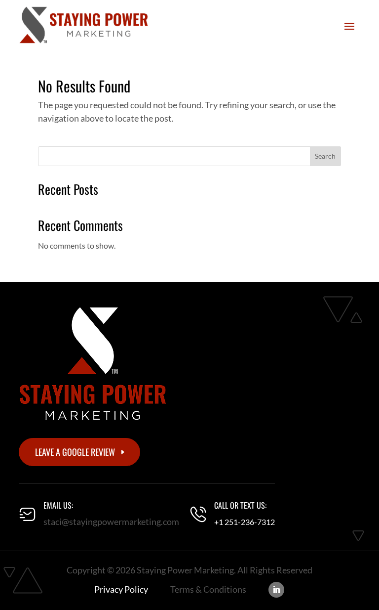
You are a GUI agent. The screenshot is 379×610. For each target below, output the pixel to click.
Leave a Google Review (75, 451)
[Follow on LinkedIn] (276, 590)
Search (325, 156)
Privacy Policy (121, 589)
